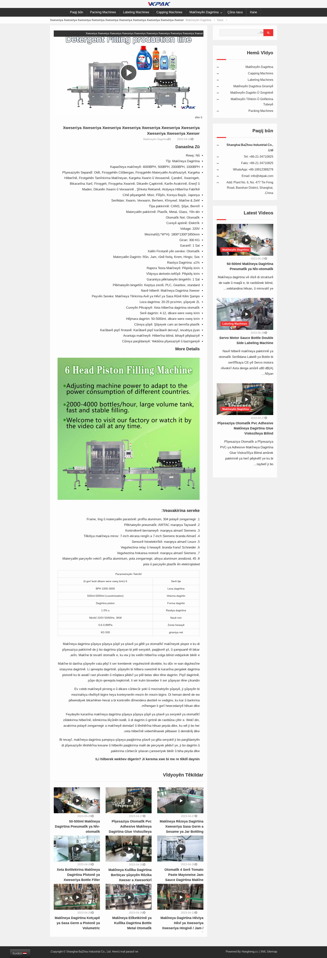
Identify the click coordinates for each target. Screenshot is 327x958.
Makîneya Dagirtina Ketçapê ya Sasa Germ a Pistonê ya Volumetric (77, 923)
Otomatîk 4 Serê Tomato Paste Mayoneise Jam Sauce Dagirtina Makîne (183, 875)
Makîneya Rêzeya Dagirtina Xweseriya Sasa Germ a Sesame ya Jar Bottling (181, 826)
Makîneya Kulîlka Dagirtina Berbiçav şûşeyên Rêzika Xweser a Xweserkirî (130, 875)
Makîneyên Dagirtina (204, 12)
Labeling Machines (136, 12)
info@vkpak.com (262, 176)
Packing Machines (103, 12)
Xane (253, 12)
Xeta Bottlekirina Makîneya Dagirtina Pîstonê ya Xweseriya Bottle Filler (78, 875)
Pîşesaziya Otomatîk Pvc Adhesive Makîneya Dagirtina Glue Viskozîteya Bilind (245, 428)
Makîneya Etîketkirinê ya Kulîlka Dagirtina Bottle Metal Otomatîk (132, 923)
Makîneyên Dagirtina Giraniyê (253, 86)
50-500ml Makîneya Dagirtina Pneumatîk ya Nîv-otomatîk (77, 826)
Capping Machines (169, 12)
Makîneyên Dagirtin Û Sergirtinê (251, 92)
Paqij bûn (76, 12)
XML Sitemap (268, 951)
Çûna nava (235, 12)
